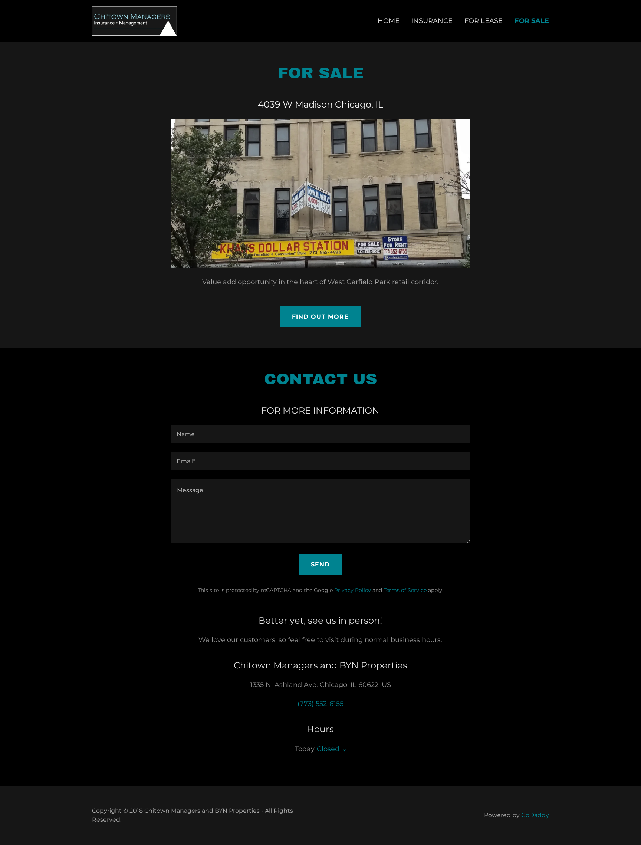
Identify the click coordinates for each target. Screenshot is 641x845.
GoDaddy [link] (535, 815)
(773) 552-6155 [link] (320, 704)
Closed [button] (328, 749)
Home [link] (389, 21)
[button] (343, 750)
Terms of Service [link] (405, 590)
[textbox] (320, 434)
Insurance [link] (432, 21)
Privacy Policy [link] (352, 590)
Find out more (320, 316)
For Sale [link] (532, 21)
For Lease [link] (483, 21)
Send (320, 564)
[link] (134, 20)
